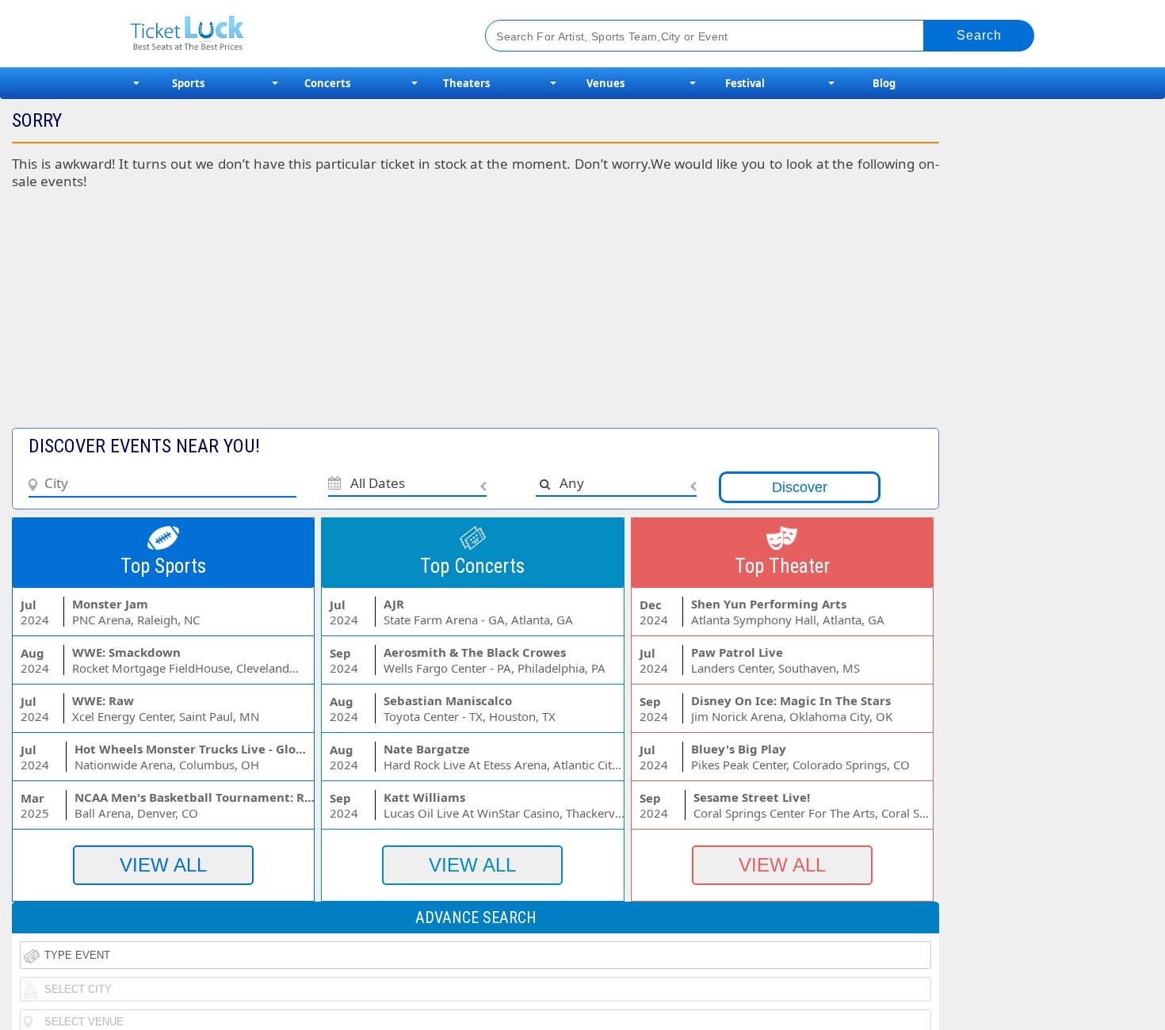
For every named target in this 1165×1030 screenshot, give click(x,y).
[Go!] (979, 36)
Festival (745, 83)
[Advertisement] (387, 317)
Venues (605, 83)
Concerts (327, 83)
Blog (884, 83)
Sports (188, 83)
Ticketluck (289, 34)
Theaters (466, 83)
